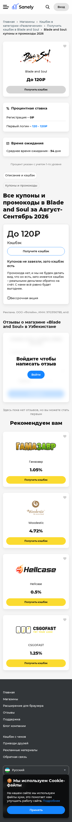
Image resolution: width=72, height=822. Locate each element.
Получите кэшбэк (36, 251)
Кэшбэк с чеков (14, 737)
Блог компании (14, 726)
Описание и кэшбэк (20, 175)
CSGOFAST (36, 645)
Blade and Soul (36, 71)
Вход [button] (61, 7)
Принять (36, 810)
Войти (36, 374)
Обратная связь (15, 757)
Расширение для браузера (23, 706)
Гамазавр (36, 462)
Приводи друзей (15, 743)
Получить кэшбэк (36, 88)
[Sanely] (23, 7)
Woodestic (36, 523)
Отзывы (9, 712)
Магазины (10, 699)
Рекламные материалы (20, 750)
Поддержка (11, 719)
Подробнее (51, 801)
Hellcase (36, 584)
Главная (9, 692)
